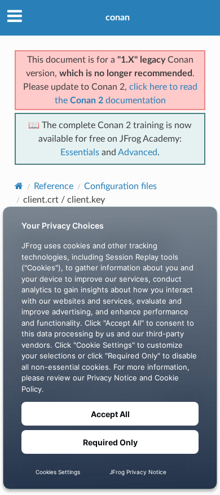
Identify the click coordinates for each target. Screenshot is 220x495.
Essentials (79, 152)
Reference (53, 186)
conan (117, 17)
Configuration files (120, 186)
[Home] (19, 186)
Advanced (137, 152)
